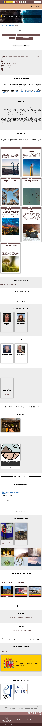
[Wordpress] (40, 714)
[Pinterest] (40, 713)
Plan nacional (11, 25)
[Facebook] (36, 713)
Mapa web (25, 724)
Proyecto (5, 25)
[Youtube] (31, 713)
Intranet (37, 6)
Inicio (2, 25)
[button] (31, 6)
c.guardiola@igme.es (14, 67)
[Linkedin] (29, 713)
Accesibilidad (30, 724)
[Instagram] (33, 713)
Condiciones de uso (36, 724)
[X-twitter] (38, 713)
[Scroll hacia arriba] (39, 724)
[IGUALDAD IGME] (1, 708)
